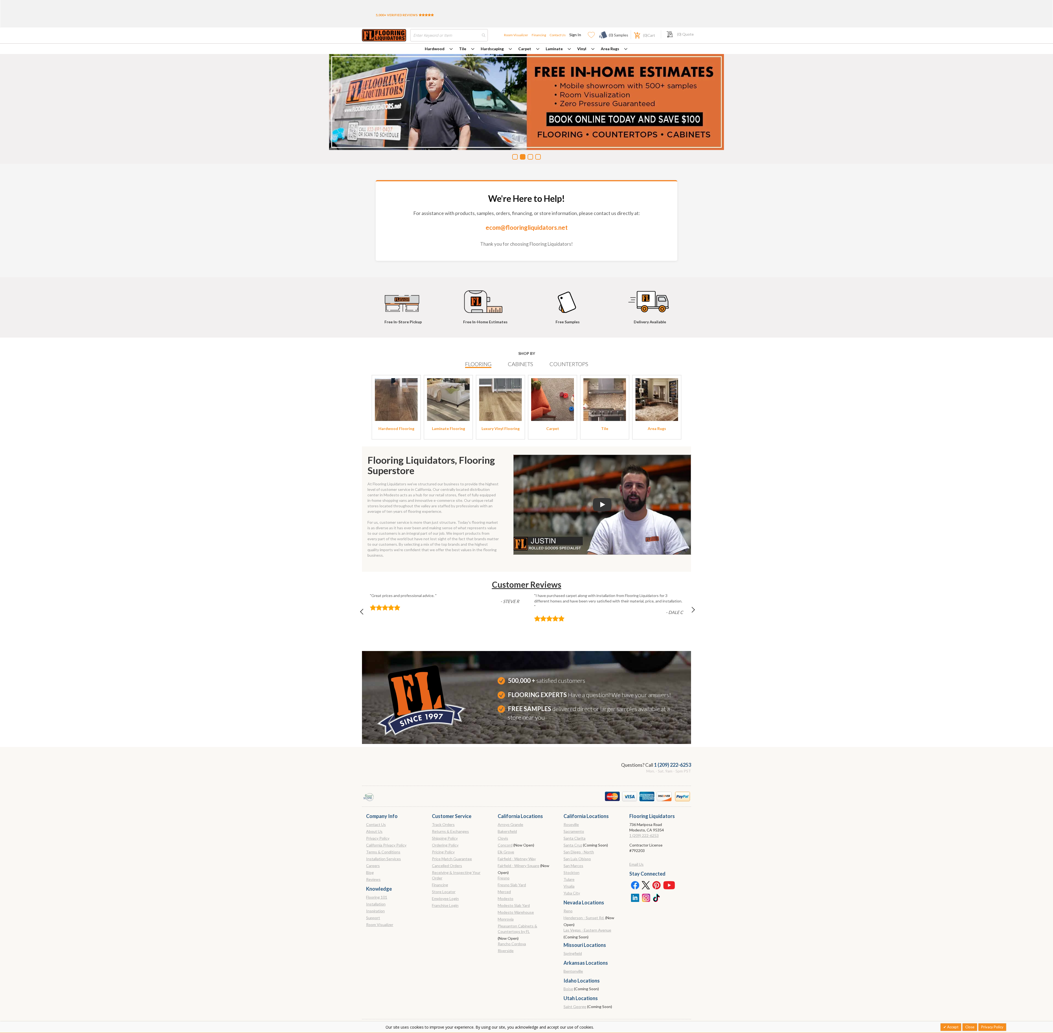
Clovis (503, 838)
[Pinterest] (656, 884)
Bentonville (573, 971)
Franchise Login (445, 905)
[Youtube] (669, 884)
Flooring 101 (376, 897)
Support (373, 917)
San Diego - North (579, 852)
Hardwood (435, 48)
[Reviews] (426, 15)
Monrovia (506, 919)
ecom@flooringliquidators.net (527, 227)
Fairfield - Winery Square (518, 865)
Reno (568, 911)
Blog (370, 872)
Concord (505, 845)
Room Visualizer (516, 35)
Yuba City (572, 893)
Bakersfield (507, 831)
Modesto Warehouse (516, 912)
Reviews (373, 879)
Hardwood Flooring (396, 428)
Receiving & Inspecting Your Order (456, 875)
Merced (504, 891)
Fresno (503, 878)
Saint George (575, 1006)
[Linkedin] (634, 897)
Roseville (571, 824)
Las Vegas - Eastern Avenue (587, 930)
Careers (373, 865)
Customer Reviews (526, 584)
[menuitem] (438, 49)
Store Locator (443, 891)
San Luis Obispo (577, 858)
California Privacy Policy (386, 845)
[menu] (526, 49)
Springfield (573, 953)
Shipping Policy (445, 838)
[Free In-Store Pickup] (403, 299)
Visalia (569, 886)
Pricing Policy (443, 852)
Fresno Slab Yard (512, 884)
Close (969, 1027)
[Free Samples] (568, 299)
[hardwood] (396, 399)
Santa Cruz (573, 845)
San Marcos (573, 865)
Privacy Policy (377, 838)
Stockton (571, 872)
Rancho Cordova (512, 943)
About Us (374, 831)
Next (688, 613)
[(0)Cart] (634, 34)
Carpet (524, 48)
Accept (952, 1027)
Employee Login (445, 898)
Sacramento (574, 831)
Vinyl (581, 48)
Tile (462, 48)
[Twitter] (645, 884)
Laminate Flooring (448, 428)
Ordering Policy (445, 845)
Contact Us (558, 35)
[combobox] (449, 35)
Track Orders (443, 824)
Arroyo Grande (510, 824)
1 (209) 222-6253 (672, 765)
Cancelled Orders (447, 865)
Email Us (636, 864)
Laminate (554, 48)
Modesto (505, 898)
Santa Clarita (574, 838)
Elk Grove (506, 852)
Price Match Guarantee (452, 858)
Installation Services (383, 858)
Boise (568, 988)
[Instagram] (645, 897)
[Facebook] (634, 884)
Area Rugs (610, 48)
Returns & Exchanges (450, 831)
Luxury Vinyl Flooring (501, 428)
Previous (364, 613)
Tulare (569, 879)
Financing (539, 35)
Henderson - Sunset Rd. (584, 917)
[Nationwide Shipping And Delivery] (650, 299)
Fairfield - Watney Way (517, 858)
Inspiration (375, 911)
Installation (376, 904)
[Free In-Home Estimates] (485, 299)
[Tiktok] (656, 897)
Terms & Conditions (383, 852)
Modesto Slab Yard (514, 905)
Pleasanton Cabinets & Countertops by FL (517, 929)
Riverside (506, 950)
